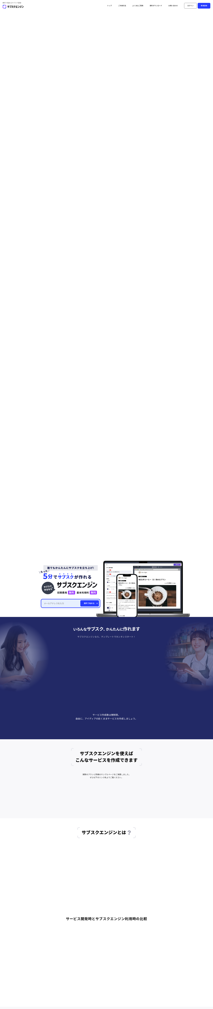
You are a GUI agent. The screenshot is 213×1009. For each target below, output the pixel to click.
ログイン (190, 6)
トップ (109, 6)
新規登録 (204, 6)
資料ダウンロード (156, 6)
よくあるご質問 (137, 6)
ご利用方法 (122, 6)
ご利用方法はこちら (95, 738)
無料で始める (89, 603)
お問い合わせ (173, 6)
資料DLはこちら (119, 738)
